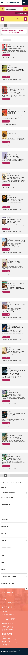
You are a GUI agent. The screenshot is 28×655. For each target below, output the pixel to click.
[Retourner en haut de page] (14, 480)
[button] (25, 2)
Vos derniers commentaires (9, 630)
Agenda (4, 596)
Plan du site (5, 645)
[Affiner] (5, 25)
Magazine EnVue (6, 638)
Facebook (4, 610)
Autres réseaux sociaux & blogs (9, 614)
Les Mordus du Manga (7, 629)
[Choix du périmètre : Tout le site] (2, 9)
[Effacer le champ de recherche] (22, 9)
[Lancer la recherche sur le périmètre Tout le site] (25, 9)
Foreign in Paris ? (6, 641)
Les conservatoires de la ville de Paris (9, 651)
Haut (26, 588)
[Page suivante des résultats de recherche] (8, 25)
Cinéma (4, 599)
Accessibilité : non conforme (7, 652)
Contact (7, 636)
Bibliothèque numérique (8, 604)
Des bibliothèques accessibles (9, 639)
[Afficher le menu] (2, 2)
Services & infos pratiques (8, 595)
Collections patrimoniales (8, 602)
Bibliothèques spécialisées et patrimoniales (16, 649)
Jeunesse (4, 601)
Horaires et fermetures (7, 623)
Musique (4, 598)
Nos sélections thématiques (9, 625)
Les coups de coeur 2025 (8, 627)
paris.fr (2, 649)
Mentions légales (6, 644)
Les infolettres (5, 616)
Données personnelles (12, 642)
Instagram (4, 611)
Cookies (4, 642)
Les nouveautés (5, 622)
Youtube (4, 613)
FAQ (3, 636)
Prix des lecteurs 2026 (7, 626)
